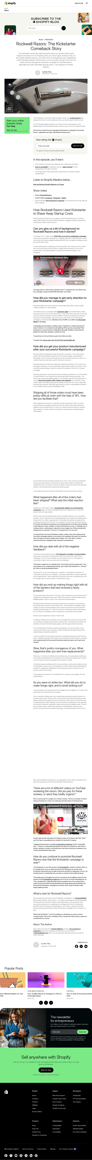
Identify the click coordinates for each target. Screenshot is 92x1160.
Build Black (56, 1129)
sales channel (67, 167)
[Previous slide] (41, 1003)
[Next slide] (51, 1003)
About (34, 1095)
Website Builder (78, 1129)
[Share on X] (81, 946)
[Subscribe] (63, 28)
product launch (75, 118)
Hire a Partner (57, 1102)
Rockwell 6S (64, 867)
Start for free (79, 3)
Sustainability (56, 1125)
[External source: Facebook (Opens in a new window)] (5, 1155)
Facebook (48, 198)
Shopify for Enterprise (39, 1135)
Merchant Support (58, 1095)
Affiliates (35, 1105)
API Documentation (79, 1099)
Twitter (63, 198)
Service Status (37, 1111)
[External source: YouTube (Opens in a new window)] (16, 1155)
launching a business (65, 844)
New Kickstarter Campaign (55, 201)
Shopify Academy (58, 1105)
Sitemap (52, 1149)
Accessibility (56, 1132)
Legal (34, 1108)
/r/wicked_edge (62, 312)
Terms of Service (27, 1149)
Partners (35, 1102)
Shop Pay (35, 1129)
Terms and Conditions (65, 1040)
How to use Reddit (41, 167)
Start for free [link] (77, 146)
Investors (35, 1099)
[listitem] (46, 985)
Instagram (56, 198)
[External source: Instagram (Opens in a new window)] (21, 1155)
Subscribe (82, 1032)
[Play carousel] (46, 1003)
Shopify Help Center (59, 1099)
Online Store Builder (79, 1125)
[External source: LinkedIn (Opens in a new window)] (31, 1155)
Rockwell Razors (46, 195)
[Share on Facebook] (76, 946)
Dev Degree (77, 1102)
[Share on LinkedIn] (86, 946)
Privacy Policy (79, 1040)
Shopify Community (59, 1108)
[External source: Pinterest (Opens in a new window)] (36, 1155)
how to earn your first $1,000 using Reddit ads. (59, 340)
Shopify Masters (57, 929)
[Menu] (87, 3)
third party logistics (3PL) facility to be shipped (54, 380)
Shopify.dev (77, 1095)
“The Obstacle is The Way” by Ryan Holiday (70, 554)
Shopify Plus (36, 1132)
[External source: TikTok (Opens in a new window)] (26, 1155)
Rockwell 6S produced (51, 879)
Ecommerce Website (80, 1132)
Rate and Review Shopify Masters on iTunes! (48, 184)
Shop (34, 1125)
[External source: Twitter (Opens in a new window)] (11, 1155)
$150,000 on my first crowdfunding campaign (70, 236)
